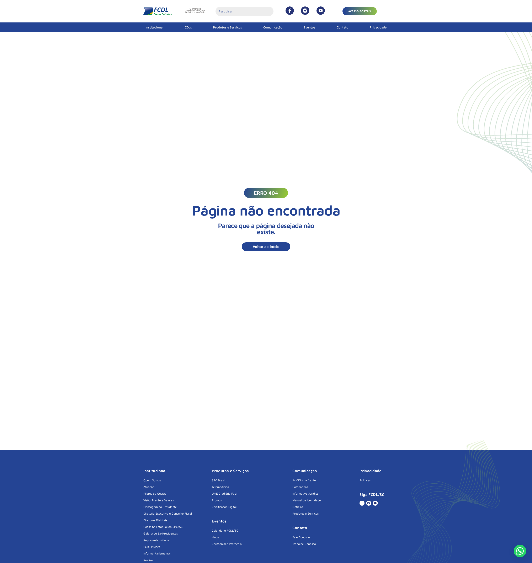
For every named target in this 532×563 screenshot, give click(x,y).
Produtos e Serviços (227, 27)
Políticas (365, 480)
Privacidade (378, 27)
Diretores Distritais (155, 520)
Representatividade (156, 540)
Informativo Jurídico (305, 493)
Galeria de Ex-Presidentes (160, 533)
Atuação (148, 487)
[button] (359, 11)
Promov (217, 500)
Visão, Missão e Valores (158, 500)
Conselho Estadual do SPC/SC (163, 527)
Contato (342, 27)
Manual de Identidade (306, 500)
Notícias (297, 507)
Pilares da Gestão (154, 493)
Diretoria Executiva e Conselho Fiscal (167, 513)
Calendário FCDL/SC (225, 530)
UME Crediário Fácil (224, 493)
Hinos (215, 537)
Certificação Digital (224, 507)
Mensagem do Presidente (160, 507)
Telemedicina (220, 487)
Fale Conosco (301, 537)
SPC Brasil (218, 480)
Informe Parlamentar (157, 553)
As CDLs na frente (304, 480)
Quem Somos (152, 480)
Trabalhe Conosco (304, 544)
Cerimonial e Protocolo (227, 544)
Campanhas (300, 487)
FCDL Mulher (151, 546)
